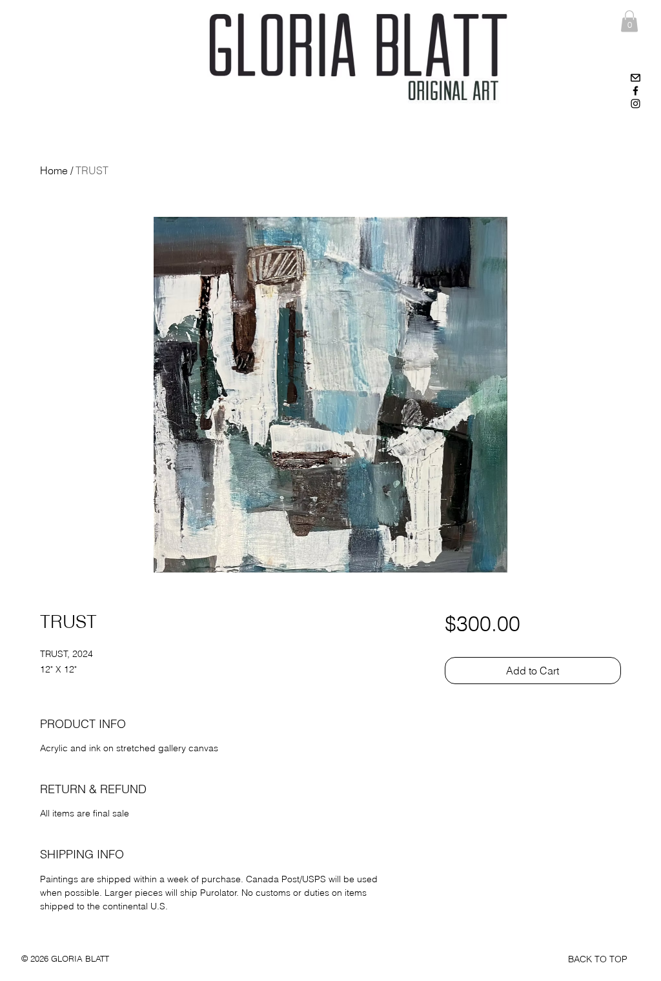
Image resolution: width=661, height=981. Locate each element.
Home (54, 170)
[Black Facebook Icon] (635, 91)
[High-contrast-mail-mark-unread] (635, 78)
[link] (629, 21)
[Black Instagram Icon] (635, 103)
